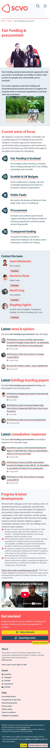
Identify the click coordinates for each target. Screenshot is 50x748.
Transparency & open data (11, 700)
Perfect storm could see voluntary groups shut (18, 570)
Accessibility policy (9, 696)
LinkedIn (7, 681)
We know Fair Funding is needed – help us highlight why (27, 366)
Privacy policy (7, 706)
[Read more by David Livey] (3, 355)
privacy (27, 739)
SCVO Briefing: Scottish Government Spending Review (26, 420)
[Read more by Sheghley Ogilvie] (3, 421)
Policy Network (26, 632)
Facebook (7, 674)
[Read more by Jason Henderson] (3, 340)
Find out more (7, 660)
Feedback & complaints (10, 716)
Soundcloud (8, 684)
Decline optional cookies (38, 745)
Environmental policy (9, 703)
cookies (36, 739)
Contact (15, 271)
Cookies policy (7, 709)
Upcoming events (27, 638)
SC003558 (23, 729)
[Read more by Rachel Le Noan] (3, 394)
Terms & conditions (9, 712)
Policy (9, 21)
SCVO (3, 21)
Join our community (40, 643)
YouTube (7, 687)
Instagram (8, 677)
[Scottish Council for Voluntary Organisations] (15, 8)
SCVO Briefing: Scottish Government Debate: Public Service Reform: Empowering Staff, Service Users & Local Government (27, 408)
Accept (23, 745)
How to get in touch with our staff (14, 665)
